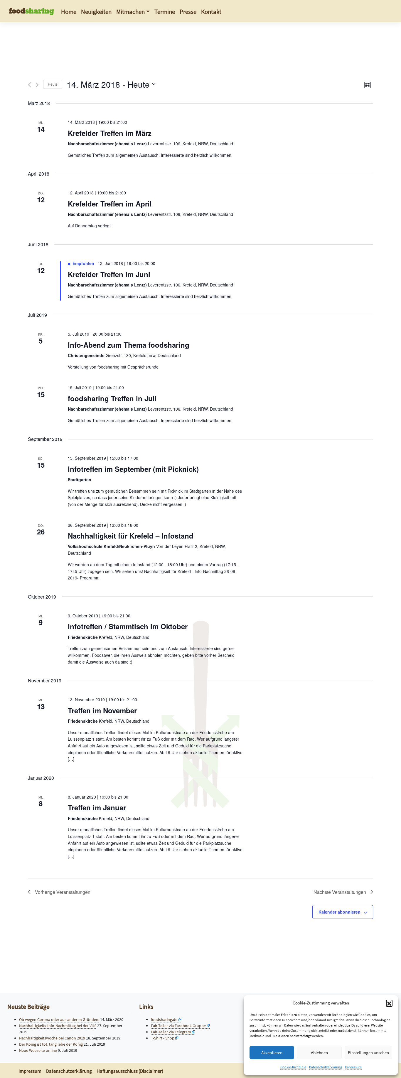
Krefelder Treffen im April (110, 204)
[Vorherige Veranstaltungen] (29, 85)
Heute (53, 83)
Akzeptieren (271, 1052)
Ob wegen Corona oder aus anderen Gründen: (59, 1019)
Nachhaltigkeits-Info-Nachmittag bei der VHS (57, 1025)
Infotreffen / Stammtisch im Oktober (128, 626)
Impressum (353, 1067)
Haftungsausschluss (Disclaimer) (130, 1071)
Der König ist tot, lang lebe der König (51, 1044)
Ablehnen (319, 1052)
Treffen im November (102, 710)
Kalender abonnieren (339, 912)
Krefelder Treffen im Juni (109, 274)
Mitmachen (130, 12)
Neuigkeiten (96, 12)
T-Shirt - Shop (162, 1038)
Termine (164, 12)
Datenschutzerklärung (325, 1067)
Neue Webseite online (38, 1050)
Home (68, 12)
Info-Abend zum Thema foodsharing (128, 345)
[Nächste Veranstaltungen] (37, 85)
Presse (188, 12)
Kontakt (211, 12)
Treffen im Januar (97, 807)
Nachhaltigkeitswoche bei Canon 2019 (52, 1038)
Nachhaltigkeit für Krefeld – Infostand (130, 536)
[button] (389, 1003)
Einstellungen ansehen (368, 1052)
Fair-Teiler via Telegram (171, 1031)
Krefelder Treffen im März (109, 133)
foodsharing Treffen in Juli (112, 398)
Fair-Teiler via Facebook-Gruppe (178, 1025)
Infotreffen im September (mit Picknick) (133, 469)
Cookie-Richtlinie (293, 1067)
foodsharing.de (164, 1019)
